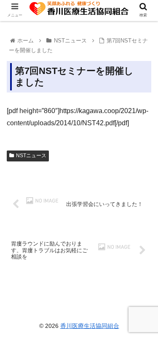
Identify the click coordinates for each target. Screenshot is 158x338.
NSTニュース (31, 155)
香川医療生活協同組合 (89, 325)
